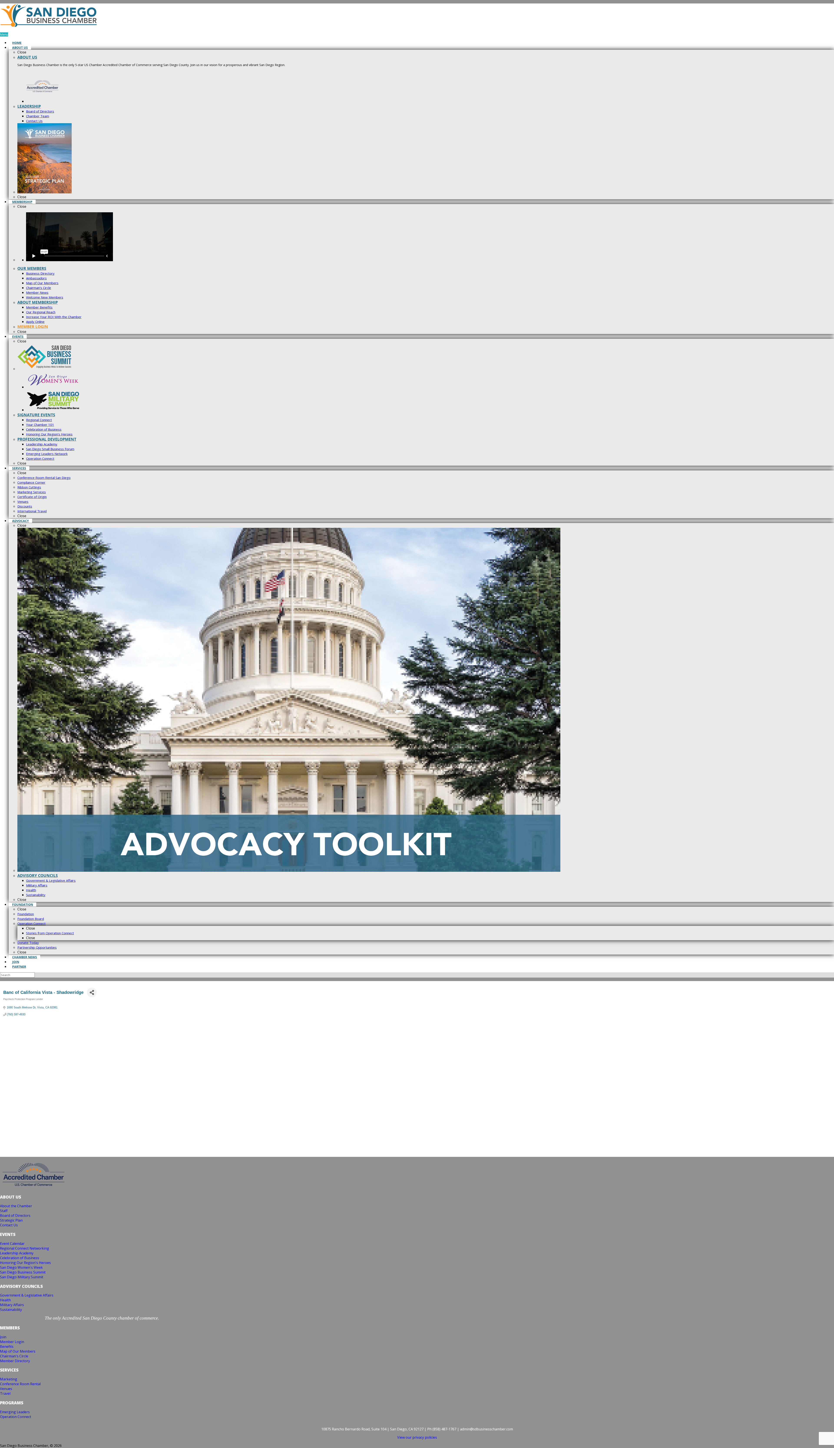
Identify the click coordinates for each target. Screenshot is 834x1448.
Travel (5, 1393)
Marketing (8, 1379)
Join (3, 1337)
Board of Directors (15, 1215)
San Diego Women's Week (21, 1267)
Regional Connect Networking (24, 1248)
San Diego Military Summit (21, 1277)
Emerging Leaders (15, 1412)
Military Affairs (12, 1304)
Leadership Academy (16, 1253)
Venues (6, 1388)
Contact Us (9, 1225)
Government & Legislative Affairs (26, 1295)
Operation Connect (15, 1416)
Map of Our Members (17, 1351)
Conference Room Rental (20, 1384)
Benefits (6, 1346)
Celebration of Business (19, 1257)
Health (5, 1300)
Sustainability (11, 1309)
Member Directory (15, 1360)
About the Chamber (16, 1206)
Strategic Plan (11, 1220)
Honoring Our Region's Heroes (25, 1262)
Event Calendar (12, 1243)
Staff (4, 1210)
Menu (4, 34)
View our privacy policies (417, 1437)
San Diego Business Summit (23, 1272)
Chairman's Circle (14, 1356)
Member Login (12, 1341)
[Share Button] (92, 992)
